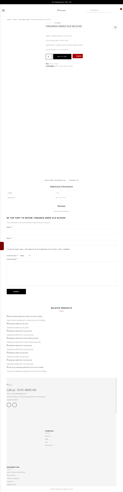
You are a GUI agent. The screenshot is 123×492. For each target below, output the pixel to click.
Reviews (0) (73, 180)
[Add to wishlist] (115, 25)
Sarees (15, 19)
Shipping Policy (11, 484)
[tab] (55, 180)
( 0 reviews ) (57, 23)
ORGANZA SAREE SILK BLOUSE (18, 328)
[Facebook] (1, 248)
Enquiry (78, 56)
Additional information (55, 180)
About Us (48, 436)
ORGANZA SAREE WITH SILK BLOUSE (20, 335)
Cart (46, 442)
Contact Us (10, 481)
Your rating (12, 256)
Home (9, 19)
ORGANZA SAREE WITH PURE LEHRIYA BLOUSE (24, 342)
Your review (12, 259)
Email (9, 238)
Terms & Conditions (13, 478)
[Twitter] (1, 244)
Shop (46, 439)
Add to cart (62, 56)
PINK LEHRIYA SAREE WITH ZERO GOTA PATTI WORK (26, 320)
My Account (48, 445)
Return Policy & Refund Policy (16, 472)
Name (9, 227)
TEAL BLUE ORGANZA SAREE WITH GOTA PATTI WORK (26, 371)
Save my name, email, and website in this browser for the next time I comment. (39, 249)
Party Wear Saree (24, 19)
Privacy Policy (11, 475)
